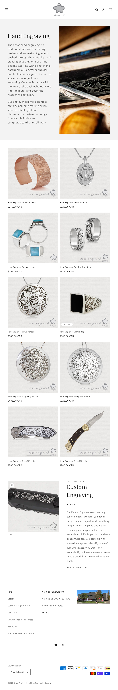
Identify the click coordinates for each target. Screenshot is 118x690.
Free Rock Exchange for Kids (21, 633)
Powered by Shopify (43, 683)
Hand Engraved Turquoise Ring (22, 267)
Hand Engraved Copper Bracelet (22, 202)
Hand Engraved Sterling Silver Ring (75, 267)
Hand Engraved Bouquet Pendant (75, 396)
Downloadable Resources (20, 619)
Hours (45, 612)
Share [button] (72, 504)
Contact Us (13, 612)
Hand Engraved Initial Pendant (73, 202)
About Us (12, 626)
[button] (6, 9)
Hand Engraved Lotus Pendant (21, 332)
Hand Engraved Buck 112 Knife (73, 461)
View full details (75, 567)
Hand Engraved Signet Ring (72, 332)
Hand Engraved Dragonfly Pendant (23, 396)
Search (11, 598)
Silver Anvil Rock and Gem (24, 683)
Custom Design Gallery (19, 605)
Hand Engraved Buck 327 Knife (21, 461)
